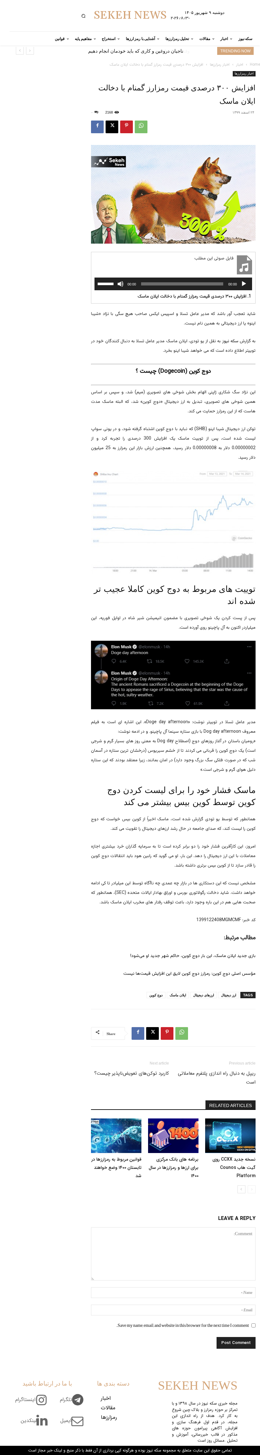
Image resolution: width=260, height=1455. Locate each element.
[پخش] (244, 284)
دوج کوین (156, 995)
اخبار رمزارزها (220, 65)
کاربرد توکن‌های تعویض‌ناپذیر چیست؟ (131, 1073)
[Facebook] (97, 127)
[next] (20, 51)
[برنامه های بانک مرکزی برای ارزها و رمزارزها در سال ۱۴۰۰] (173, 1135)
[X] (112, 127)
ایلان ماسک (178, 995)
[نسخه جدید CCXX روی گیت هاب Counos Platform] (230, 1135)
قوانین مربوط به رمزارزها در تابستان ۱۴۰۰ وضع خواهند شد (116, 1167)
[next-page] (241, 1189)
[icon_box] (74, 1403)
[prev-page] (252, 1189)
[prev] (30, 51)
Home (255, 65)
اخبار (239, 65)
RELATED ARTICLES (230, 1105)
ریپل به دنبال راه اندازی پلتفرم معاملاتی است (217, 1078)
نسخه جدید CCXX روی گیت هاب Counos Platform (234, 1167)
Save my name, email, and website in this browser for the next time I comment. (182, 1325)
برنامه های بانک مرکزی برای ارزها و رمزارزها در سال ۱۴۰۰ (173, 1167)
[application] (173, 284)
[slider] (106, 283)
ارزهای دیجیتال (203, 995)
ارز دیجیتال (228, 995)
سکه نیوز (230, 341)
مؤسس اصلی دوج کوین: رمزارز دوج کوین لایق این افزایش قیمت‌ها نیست (189, 973)
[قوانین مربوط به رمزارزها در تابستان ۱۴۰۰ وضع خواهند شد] (116, 1135)
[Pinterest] (126, 127)
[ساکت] (120, 284)
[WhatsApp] (141, 127)
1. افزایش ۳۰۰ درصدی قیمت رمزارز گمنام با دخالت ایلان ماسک (194, 296)
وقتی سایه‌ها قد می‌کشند (158, 51)
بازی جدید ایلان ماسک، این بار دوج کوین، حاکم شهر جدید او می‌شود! (193, 956)
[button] (83, 16)
